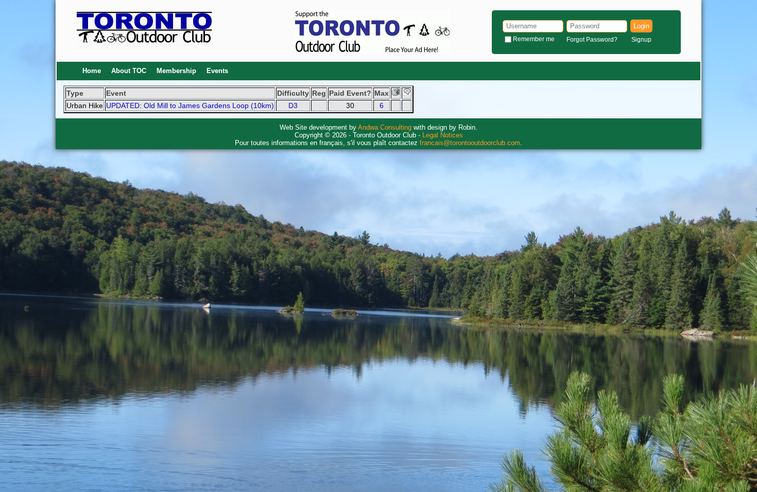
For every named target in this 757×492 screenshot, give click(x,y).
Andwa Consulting (384, 127)
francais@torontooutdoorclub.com (470, 143)
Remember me (534, 39)
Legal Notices (442, 135)
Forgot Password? (591, 39)
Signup (641, 39)
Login (641, 26)
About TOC (128, 71)
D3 (293, 105)
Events (217, 71)
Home (91, 71)
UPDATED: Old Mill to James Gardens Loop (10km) (190, 105)
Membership (176, 71)
